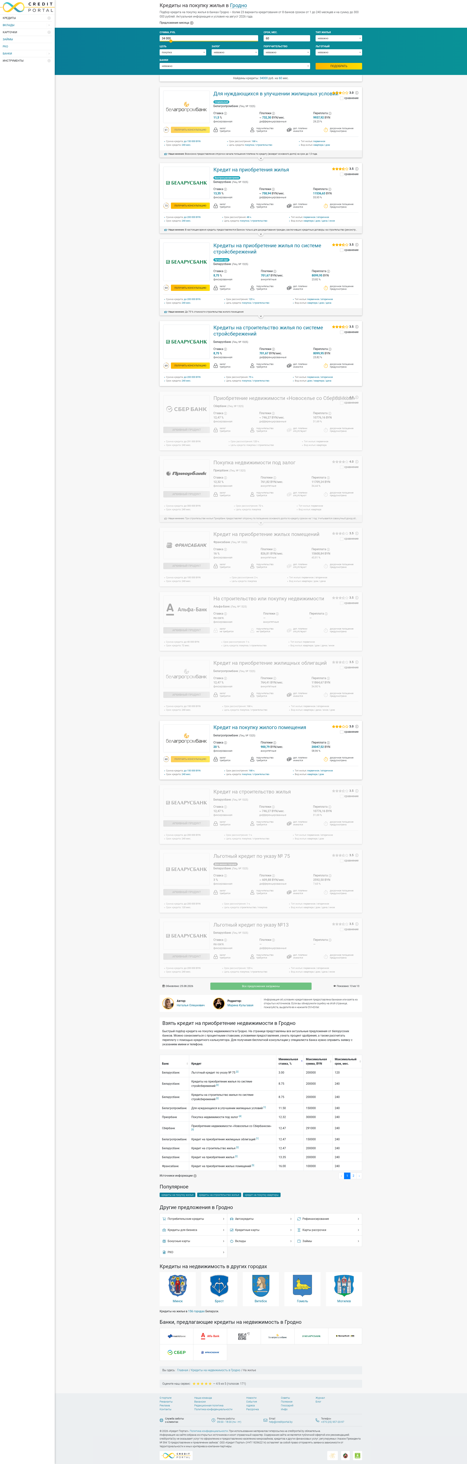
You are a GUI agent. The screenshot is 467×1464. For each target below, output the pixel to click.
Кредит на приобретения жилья (251, 170)
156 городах (196, 1311)
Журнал (320, 1397)
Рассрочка (252, 1409)
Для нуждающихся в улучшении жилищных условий (275, 94)
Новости (251, 1397)
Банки (7, 53)
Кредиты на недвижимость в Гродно (215, 1370)
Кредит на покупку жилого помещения (259, 727)
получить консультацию (190, 129)
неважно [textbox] (323, 38)
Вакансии (200, 1401)
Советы (285, 1397)
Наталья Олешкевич (191, 1005)
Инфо (284, 1409)
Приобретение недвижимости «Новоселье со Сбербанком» (284, 398)
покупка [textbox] (167, 52)
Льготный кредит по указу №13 (251, 925)
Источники (176, 1175)
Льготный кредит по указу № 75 (251, 856)
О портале (165, 1397)
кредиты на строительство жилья (219, 1194)
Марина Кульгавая (240, 1005)
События (251, 1401)
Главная (182, 1370)
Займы (8, 39)
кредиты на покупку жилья (177, 1194)
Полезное (286, 1401)
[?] (225, 113)
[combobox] (339, 38)
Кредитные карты (247, 1230)
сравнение (351, 98)
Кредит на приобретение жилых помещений (266, 534)
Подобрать (338, 66)
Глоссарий (287, 1405)
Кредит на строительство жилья (252, 792)
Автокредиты (244, 1219)
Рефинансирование (315, 1219)
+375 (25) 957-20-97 (332, 1421)
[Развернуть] (49, 18)
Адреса (250, 1405)
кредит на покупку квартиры (262, 1194)
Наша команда (203, 1397)
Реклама (165, 1405)
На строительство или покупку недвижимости (268, 599)
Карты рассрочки (314, 1230)
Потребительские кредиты (186, 1219)
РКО (5, 46)
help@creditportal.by (281, 1421)
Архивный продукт (186, 429)
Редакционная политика (208, 1405)
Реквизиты (166, 1401)
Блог (318, 1401)
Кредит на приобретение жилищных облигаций (270, 663)
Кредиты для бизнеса (182, 1230)
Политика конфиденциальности (213, 1409)
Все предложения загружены (261, 986)
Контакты (165, 1409)
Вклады (8, 25)
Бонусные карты (179, 1241)
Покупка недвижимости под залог (254, 463)
